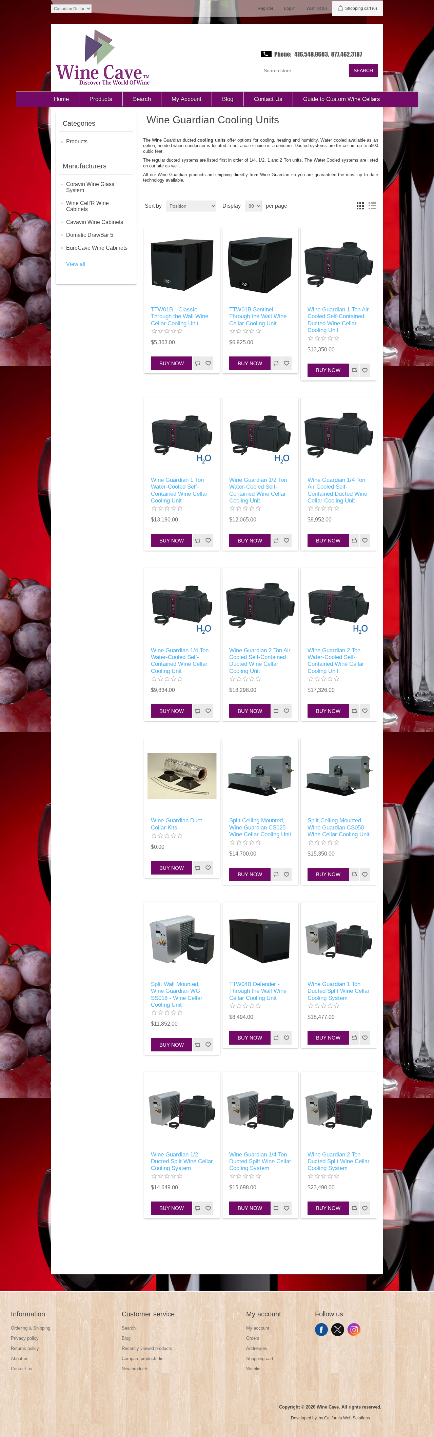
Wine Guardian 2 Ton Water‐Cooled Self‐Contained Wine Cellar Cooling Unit (336, 660)
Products (76, 141)
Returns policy (25, 1348)
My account (257, 1328)
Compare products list (143, 1358)
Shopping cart (259, 1358)
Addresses (256, 1348)
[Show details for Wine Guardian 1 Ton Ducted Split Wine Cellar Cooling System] (338, 939)
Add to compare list (197, 363)
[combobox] (305, 70)
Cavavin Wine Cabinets (94, 222)
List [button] (372, 206)
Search (363, 70)
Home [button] (61, 99)
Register (265, 8)
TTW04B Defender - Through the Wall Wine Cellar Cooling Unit (258, 991)
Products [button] (101, 99)
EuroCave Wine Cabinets (96, 248)
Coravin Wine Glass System (90, 187)
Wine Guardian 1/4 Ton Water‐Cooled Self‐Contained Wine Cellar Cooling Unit (180, 660)
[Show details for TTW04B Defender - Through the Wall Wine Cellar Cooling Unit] (260, 939)
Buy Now (171, 363)
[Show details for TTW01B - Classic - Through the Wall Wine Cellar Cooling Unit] (182, 265)
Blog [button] (227, 99)
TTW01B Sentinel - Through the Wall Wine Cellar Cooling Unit (258, 316)
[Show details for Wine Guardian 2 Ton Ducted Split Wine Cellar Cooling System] (338, 1109)
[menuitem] (61, 99)
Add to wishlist (208, 363)
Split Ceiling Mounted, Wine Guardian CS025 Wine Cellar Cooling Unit (260, 827)
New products (135, 1368)
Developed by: (304, 1418)
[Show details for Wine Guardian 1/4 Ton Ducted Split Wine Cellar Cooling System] (260, 1109)
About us (19, 1358)
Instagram (354, 1329)
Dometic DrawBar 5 (89, 235)
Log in (290, 8)
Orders (252, 1338)
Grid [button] (360, 206)
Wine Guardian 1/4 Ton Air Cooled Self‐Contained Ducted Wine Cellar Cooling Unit (337, 490)
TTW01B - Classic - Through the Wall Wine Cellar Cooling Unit (179, 316)
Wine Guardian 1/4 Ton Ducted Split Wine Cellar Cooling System (260, 1161)
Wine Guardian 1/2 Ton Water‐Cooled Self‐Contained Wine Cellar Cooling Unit (258, 490)
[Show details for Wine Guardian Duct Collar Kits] (182, 775)
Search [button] (142, 99)
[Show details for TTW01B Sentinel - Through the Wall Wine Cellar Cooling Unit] (260, 265)
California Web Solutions (347, 1418)
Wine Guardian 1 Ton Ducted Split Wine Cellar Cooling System (339, 991)
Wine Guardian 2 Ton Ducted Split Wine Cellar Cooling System (339, 1161)
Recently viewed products (147, 1348)
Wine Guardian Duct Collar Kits (176, 823)
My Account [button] (186, 99)
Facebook (321, 1329)
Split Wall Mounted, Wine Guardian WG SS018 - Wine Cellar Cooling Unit (176, 994)
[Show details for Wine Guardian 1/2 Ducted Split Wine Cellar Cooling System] (182, 1109)
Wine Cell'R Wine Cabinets (87, 206)
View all (75, 264)
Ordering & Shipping (30, 1328)
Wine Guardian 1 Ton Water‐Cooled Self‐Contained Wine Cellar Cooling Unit (179, 490)
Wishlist (254, 1368)
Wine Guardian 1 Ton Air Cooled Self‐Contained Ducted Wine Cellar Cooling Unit (338, 319)
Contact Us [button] (268, 99)
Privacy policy (25, 1338)
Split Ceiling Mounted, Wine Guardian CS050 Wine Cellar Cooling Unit (339, 827)
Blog (126, 1338)
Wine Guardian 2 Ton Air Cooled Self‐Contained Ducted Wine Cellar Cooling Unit (260, 660)
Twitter (337, 1329)
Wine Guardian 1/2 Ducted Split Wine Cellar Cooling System (182, 1161)
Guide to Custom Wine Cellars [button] (341, 99)
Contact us (21, 1368)
